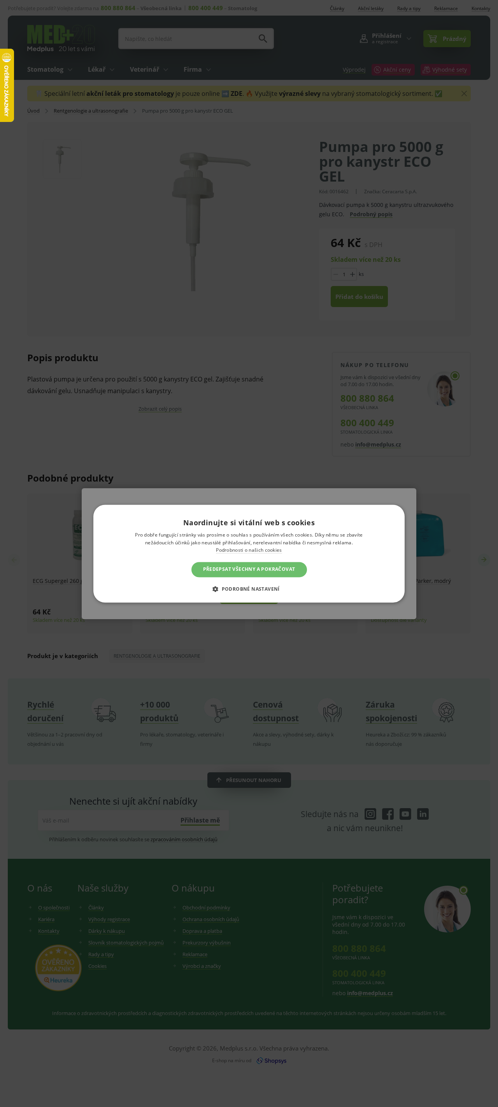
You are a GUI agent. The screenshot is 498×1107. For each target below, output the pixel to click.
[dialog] (249, 553)
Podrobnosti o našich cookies (249, 550)
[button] (249, 589)
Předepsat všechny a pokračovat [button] (249, 569)
